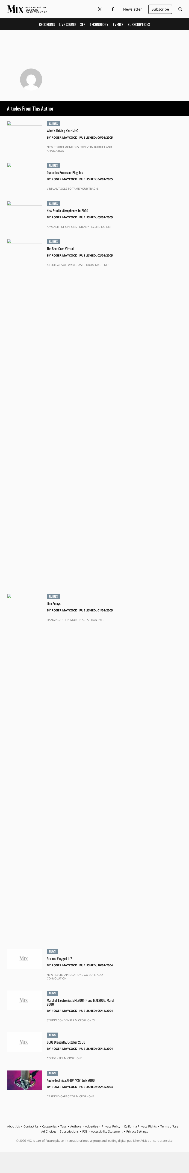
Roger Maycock (64, 137)
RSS (84, 1131)
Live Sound (67, 24)
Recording (47, 24)
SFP (82, 24)
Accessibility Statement (107, 1131)
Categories (49, 1126)
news (52, 951)
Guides (53, 123)
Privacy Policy (111, 1126)
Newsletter (132, 9)
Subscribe (160, 9)
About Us (13, 1126)
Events (118, 24)
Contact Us (31, 1126)
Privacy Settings (137, 1131)
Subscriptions (139, 24)
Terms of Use (169, 1126)
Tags (63, 1126)
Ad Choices (48, 1131)
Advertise (91, 1126)
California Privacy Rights (140, 1126)
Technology (99, 24)
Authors (75, 1126)
